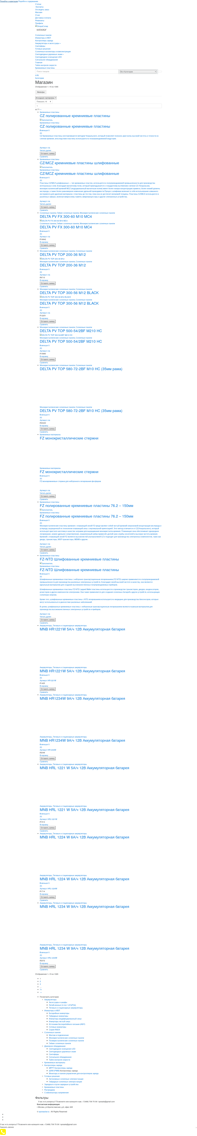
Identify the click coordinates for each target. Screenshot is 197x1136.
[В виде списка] (46, 95)
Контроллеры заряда (44, 40)
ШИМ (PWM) (54, 1070)
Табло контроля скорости (45, 65)
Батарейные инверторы (59, 1013)
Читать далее (45, 150)
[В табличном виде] (37, 95)
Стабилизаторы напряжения (56, 1092)
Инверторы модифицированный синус (65, 1018)
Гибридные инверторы (58, 1016)
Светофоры (40, 46)
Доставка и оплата (43, 17)
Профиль (39, 23)
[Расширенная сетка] (41, 95)
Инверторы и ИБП (43, 37)
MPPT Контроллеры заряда (60, 1068)
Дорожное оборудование (55, 1046)
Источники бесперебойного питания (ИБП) (67, 1024)
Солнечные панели (43, 35)
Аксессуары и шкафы (58, 1002)
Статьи (38, 4)
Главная (38, 62)
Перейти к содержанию (28, 1)
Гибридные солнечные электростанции (65, 1081)
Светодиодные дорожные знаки (48, 54)
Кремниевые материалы (50, 434)
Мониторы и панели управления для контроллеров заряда (73, 1073)
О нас (37, 15)
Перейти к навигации (9, 1)
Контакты (40, 6)
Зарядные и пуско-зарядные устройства (61, 1084)
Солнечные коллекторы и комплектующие (53, 51)
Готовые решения (43, 48)
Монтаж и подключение (59, 1035)
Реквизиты (39, 20)
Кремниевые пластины (45, 68)
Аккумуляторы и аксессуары (47, 43)
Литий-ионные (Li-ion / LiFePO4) (62, 1005)
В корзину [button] (44, 242)
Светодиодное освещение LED (48, 57)
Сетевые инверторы (57, 1027)
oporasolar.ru (44, 1111)
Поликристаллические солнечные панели (66, 1040)
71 (41, 989)
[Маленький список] (50, 95)
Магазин (38, 12)
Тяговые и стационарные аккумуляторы (70, 625)
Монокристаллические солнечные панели (97, 213)
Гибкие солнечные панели (68, 213)
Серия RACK (54, 1029)
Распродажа (49, 1089)
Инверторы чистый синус (59, 1021)
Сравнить (44, 156)
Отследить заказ (42, 9)
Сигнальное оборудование (46, 59)
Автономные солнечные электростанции (66, 1079)
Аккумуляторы (46, 625)
